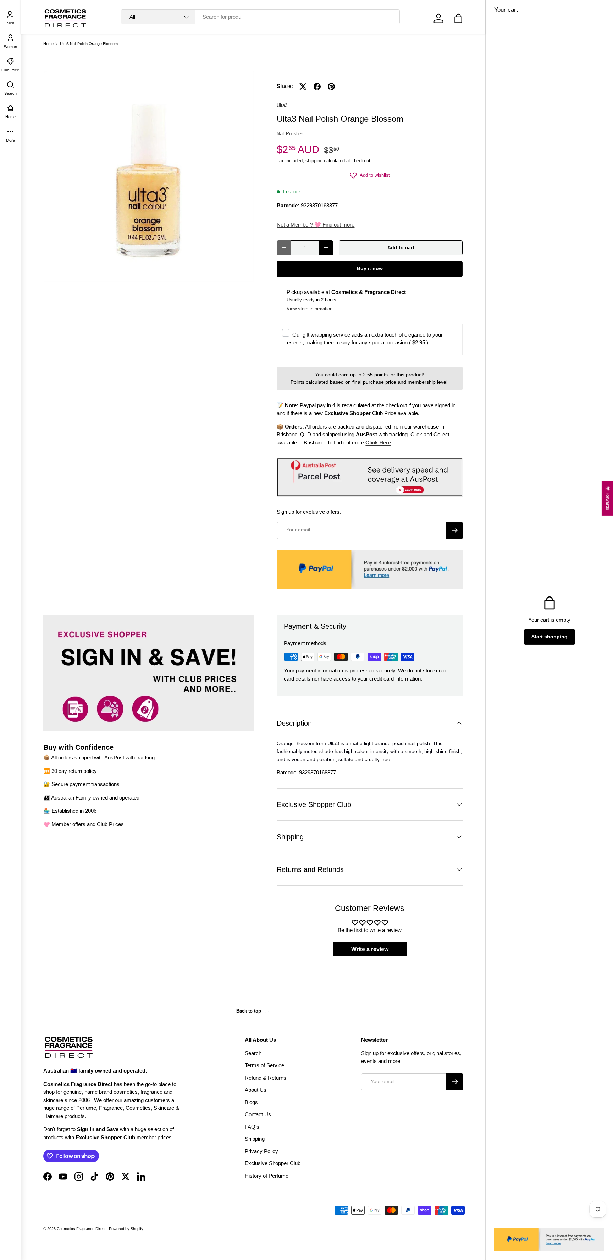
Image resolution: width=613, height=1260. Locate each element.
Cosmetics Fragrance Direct (82, 1229)
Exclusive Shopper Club (272, 1163)
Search (253, 1053)
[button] (458, 18)
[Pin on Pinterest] (331, 87)
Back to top (249, 1011)
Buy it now (370, 268)
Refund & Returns (265, 1078)
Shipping (255, 1139)
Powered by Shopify (126, 1229)
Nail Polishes (290, 133)
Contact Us (258, 1114)
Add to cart (400, 247)
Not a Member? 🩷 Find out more (315, 225)
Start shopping (549, 636)
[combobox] (260, 17)
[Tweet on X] (303, 87)
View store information (309, 308)
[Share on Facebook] (317, 87)
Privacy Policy (261, 1151)
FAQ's (252, 1127)
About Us (255, 1090)
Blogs (251, 1102)
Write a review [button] (369, 949)
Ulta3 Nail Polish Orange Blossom (89, 44)
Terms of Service (264, 1065)
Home (48, 44)
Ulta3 (282, 105)
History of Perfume (266, 1176)
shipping (313, 160)
